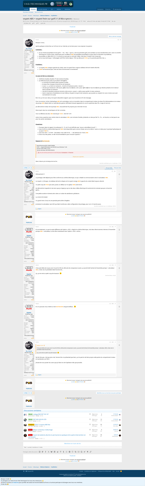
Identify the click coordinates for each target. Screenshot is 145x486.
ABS (72, 54)
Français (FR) (30, 471)
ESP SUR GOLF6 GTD (39, 419)
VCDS (32, 73)
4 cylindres (39, 431)
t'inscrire (16, 482)
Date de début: (37, 21)
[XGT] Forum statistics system (72, 475)
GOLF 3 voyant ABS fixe (42, 425)
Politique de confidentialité (104, 471)
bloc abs (114, 21)
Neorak (30, 431)
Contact (81, 471)
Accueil (26, 9)
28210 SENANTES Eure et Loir (30, 243)
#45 (113, 342)
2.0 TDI (38, 421)
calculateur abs (27, 23)
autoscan (45, 141)
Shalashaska (31, 438)
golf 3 (33, 23)
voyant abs (42, 23)
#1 (120, 39)
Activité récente (42, 9)
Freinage (41, 426)
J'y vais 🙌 (68, 32)
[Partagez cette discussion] (118, 40)
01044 (84, 21)
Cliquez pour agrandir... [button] (78, 156)
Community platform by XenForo (72, 474)
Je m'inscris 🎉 (75, 32)
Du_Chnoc (26, 21)
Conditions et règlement (90, 471)
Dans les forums (39, 12)
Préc (26, 167)
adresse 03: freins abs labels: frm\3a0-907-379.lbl (98, 21)
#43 (113, 265)
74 (33, 54)
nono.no (30, 421)
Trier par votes (117, 168)
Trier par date (109, 168)
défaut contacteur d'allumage (43, 430)
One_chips (30, 426)
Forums (33, 9)
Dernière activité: (50, 21)
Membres (67, 9)
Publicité (29, 222)
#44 (113, 303)
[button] (48, 9)
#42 (113, 226)
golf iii (37, 23)
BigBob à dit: (40, 345)
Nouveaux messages (28, 12)
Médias (59, 9)
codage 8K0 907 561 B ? (41, 414)
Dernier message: (64, 21)
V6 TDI (41, 416)
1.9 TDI (40, 438)
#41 (115, 171)
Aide (113, 471)
